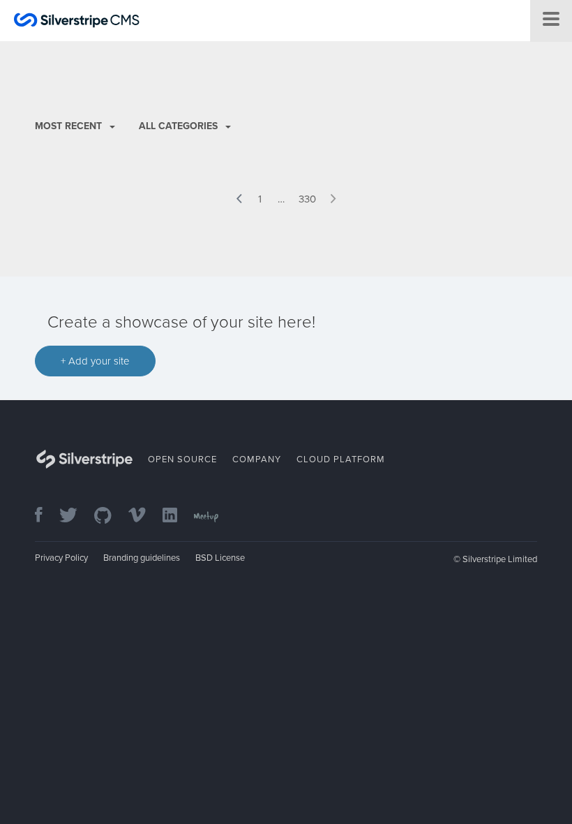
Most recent (70, 126)
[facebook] (46, 516)
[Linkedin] (177, 516)
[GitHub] (110, 516)
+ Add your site (95, 361)
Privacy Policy (61, 558)
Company (256, 459)
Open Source (182, 459)
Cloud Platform (340, 459)
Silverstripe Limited (499, 559)
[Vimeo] (144, 516)
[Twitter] (75, 516)
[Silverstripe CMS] (77, 22)
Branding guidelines (141, 558)
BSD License (220, 558)
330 (307, 199)
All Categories (179, 126)
